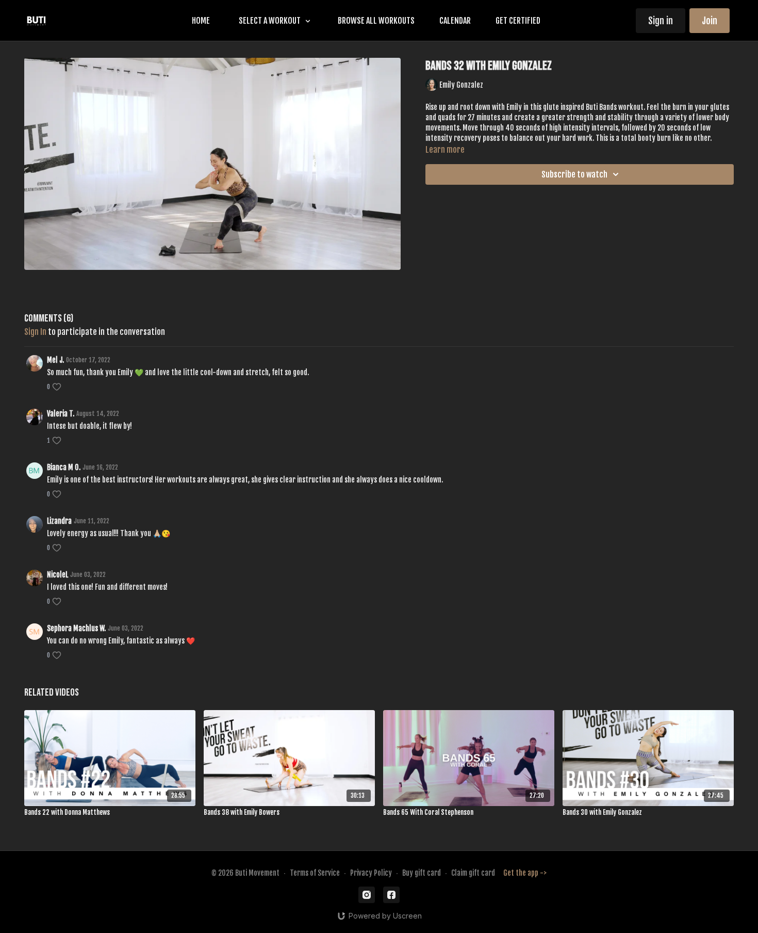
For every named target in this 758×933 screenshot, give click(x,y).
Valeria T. (60, 413)
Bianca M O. (63, 467)
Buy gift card (421, 872)
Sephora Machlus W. (76, 628)
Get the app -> (525, 872)
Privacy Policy (371, 872)
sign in (35, 332)
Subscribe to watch (574, 174)
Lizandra (59, 521)
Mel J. (55, 360)
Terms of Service (315, 872)
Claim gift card (473, 872)
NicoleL (57, 574)
